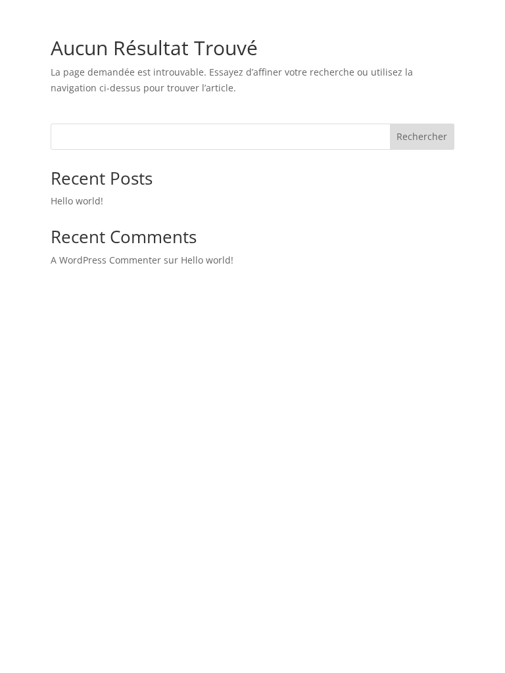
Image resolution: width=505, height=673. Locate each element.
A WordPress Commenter (106, 260)
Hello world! (77, 201)
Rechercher (422, 136)
